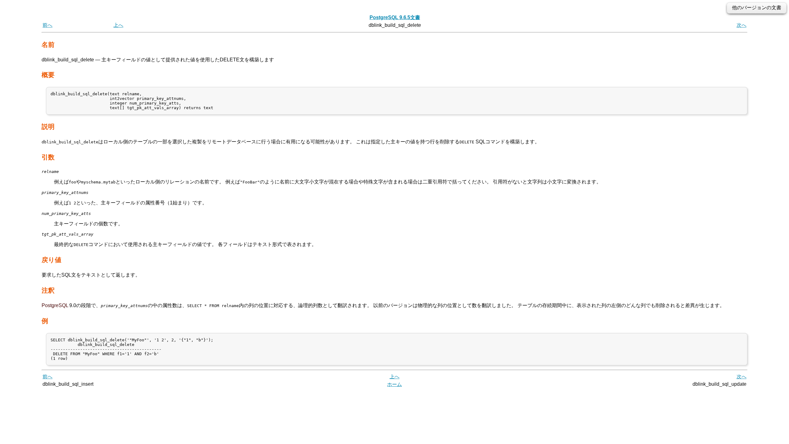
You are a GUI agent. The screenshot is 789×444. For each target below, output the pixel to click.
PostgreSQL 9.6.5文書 (395, 17)
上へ (118, 25)
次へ (741, 25)
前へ (47, 25)
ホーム (394, 384)
